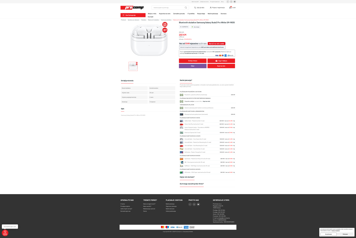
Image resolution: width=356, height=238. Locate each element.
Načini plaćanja (170, 204)
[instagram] (231, 1)
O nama (123, 204)
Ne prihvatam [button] (328, 234)
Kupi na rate (221, 66)
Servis (145, 211)
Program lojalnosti (215, 1)
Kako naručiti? (195, 1)
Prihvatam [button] (345, 234)
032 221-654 (200, 7)
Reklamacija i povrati (149, 208)
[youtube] (234, 1)
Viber (192, 66)
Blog (222, 1)
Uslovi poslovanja (171, 211)
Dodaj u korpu (192, 61)
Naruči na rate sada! (216, 43)
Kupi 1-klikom (221, 61)
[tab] (207, 80)
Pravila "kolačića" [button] (336, 230)
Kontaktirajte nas (125, 211)
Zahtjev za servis (204, 1)
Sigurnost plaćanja (171, 206)
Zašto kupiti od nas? (126, 208)
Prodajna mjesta (125, 206)
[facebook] (228, 1)
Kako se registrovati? (149, 204)
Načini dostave (170, 208)
